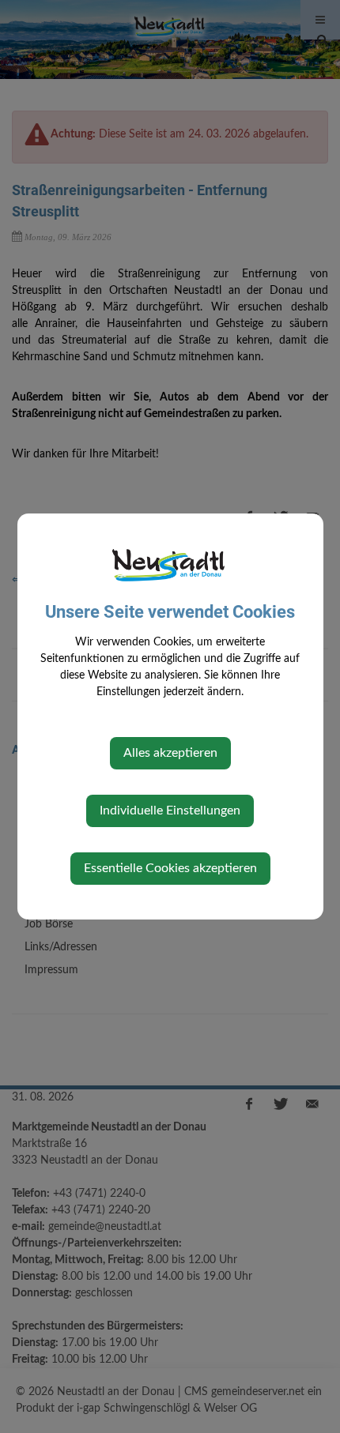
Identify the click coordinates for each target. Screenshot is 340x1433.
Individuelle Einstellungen (170, 810)
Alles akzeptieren (170, 753)
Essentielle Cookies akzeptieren (170, 868)
